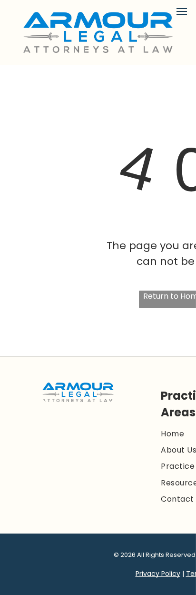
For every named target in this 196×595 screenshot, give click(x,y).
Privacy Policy (158, 573)
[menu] (181, 11)
